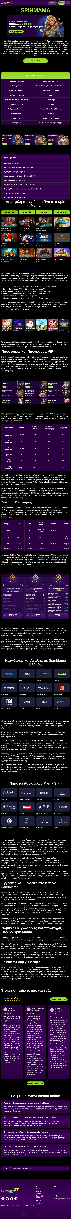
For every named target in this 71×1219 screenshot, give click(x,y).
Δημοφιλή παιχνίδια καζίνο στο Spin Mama (19, 167)
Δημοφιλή (8, 212)
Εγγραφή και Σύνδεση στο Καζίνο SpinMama (19, 185)
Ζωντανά (25, 212)
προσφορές (32, 633)
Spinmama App (17, 967)
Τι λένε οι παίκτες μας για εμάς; (14, 193)
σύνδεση (6, 903)
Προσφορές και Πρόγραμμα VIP (15, 172)
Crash (43, 212)
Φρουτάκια (60, 212)
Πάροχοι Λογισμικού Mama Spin (15, 180)
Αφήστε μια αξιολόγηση (59, 999)
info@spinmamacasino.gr (62, 1199)
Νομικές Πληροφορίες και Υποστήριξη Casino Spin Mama (24, 189)
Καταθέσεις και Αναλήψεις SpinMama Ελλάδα (20, 176)
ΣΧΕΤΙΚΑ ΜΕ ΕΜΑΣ (11, 163)
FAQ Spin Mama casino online (14, 197)
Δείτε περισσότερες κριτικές (35, 1083)
